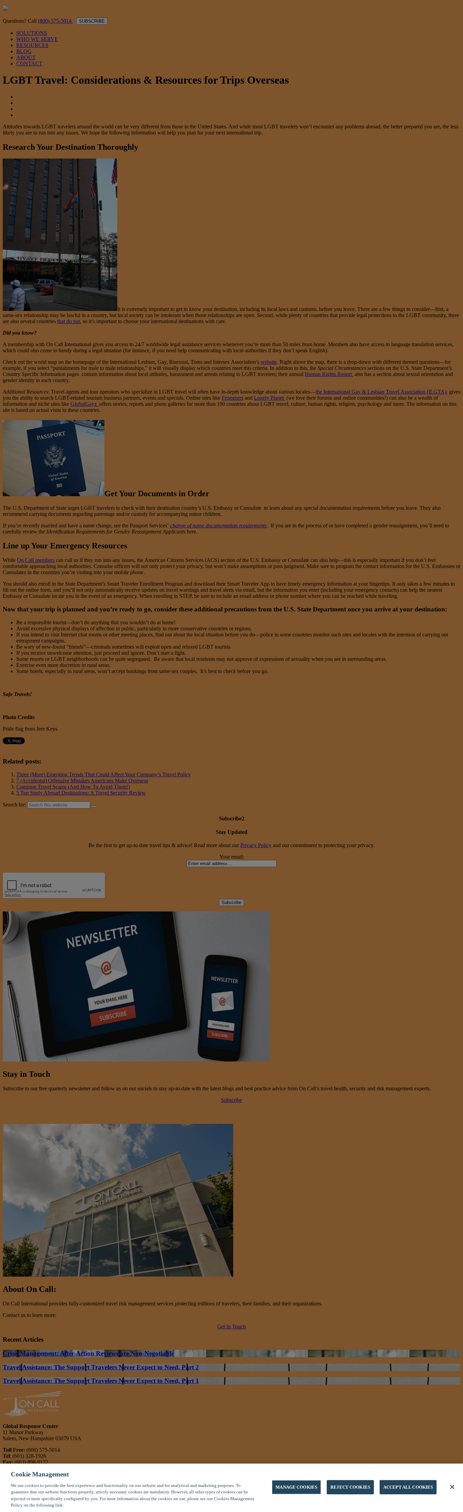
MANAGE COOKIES (296, 1487)
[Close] (452, 1486)
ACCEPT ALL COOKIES (408, 1487)
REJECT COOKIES (350, 1487)
